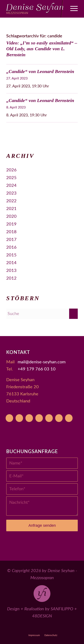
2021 (11, 209)
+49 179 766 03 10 (37, 369)
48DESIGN (42, 616)
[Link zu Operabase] (22, 627)
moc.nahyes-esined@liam (41, 362)
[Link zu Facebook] (32, 627)
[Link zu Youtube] (12, 627)
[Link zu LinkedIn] (72, 627)
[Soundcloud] (49, 418)
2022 (11, 201)
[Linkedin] (69, 418)
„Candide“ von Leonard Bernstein (40, 71)
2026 (11, 170)
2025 (11, 178)
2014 (11, 263)
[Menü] (72, 8)
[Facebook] (29, 418)
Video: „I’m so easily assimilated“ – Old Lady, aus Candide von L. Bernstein (41, 48)
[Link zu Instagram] (42, 627)
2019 (11, 224)
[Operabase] (19, 418)
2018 (11, 232)
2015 (11, 255)
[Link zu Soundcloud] (52, 627)
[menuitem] (72, 8)
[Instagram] (39, 418)
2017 (11, 240)
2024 (11, 185)
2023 (11, 193)
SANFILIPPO (62, 609)
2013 (11, 270)
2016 (11, 247)
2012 (11, 278)
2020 (11, 216)
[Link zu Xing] (62, 627)
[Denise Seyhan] (34, 8)
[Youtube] (9, 418)
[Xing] (59, 418)
